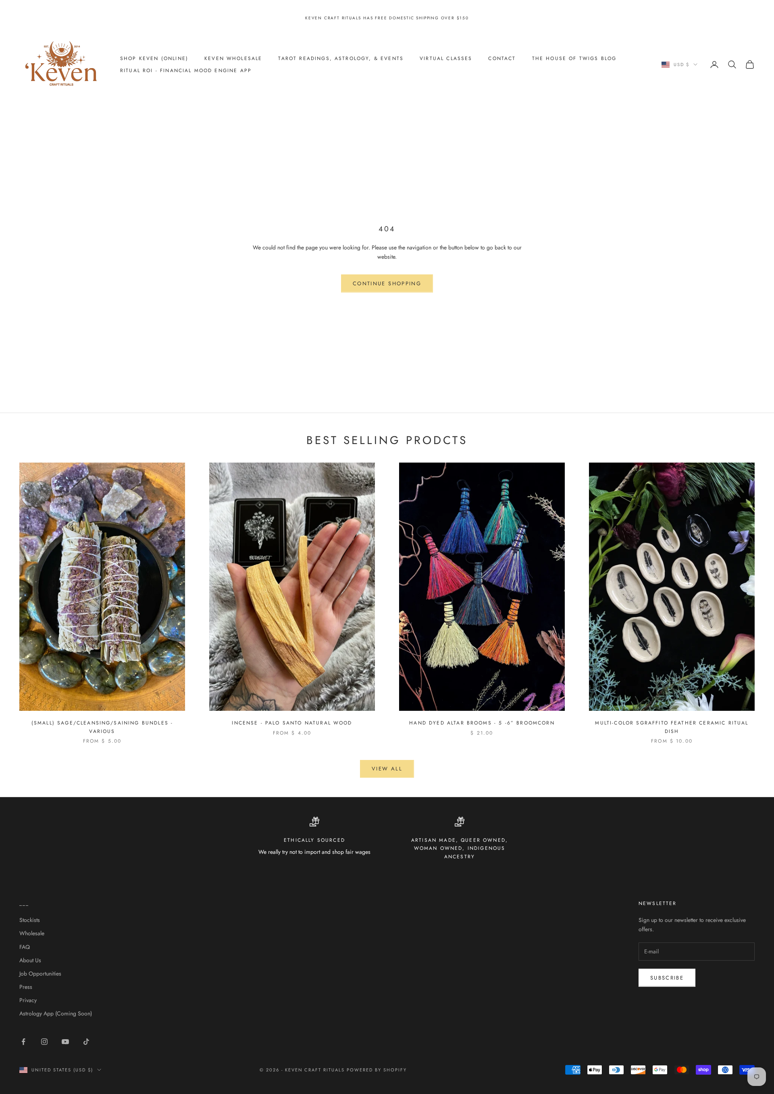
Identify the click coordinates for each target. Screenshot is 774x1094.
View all (387, 768)
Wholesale (31, 933)
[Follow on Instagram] (44, 1042)
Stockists (29, 920)
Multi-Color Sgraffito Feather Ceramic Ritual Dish (671, 727)
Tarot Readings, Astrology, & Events (341, 58)
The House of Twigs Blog (574, 58)
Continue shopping (387, 283)
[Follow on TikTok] (86, 1042)
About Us (30, 960)
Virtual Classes (446, 58)
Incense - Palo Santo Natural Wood (292, 723)
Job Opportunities (40, 973)
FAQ (24, 947)
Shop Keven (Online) (154, 58)
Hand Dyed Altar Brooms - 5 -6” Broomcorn (481, 723)
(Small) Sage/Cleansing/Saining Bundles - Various (102, 727)
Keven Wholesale (233, 58)
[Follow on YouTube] (65, 1042)
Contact (502, 58)
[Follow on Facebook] (23, 1042)
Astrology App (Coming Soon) (55, 1013)
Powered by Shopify (377, 1070)
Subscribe (667, 978)
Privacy (28, 1000)
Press (25, 987)
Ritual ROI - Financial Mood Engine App (186, 70)
